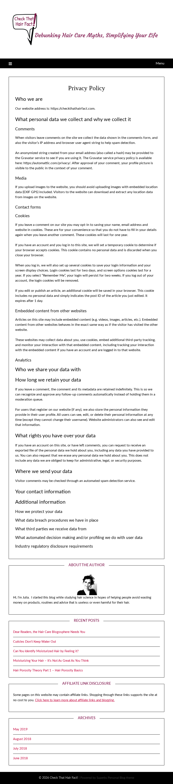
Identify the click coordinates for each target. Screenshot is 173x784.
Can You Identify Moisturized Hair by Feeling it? (46, 651)
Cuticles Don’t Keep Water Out (34, 641)
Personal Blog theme (121, 777)
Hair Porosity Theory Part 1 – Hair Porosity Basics (48, 670)
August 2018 (22, 739)
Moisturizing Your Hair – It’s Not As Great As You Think (51, 660)
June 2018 (20, 758)
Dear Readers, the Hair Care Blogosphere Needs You (49, 632)
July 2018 (20, 748)
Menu (160, 63)
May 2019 (20, 729)
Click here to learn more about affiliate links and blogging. (75, 700)
